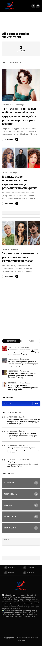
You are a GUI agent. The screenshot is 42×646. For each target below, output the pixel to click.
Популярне (11, 341)
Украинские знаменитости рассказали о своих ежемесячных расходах (20, 257)
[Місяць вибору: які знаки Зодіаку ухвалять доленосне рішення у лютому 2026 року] (4, 372)
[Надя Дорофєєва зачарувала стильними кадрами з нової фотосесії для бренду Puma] (4, 384)
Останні (30, 341)
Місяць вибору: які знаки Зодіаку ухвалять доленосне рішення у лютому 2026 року (21, 375)
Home (4, 62)
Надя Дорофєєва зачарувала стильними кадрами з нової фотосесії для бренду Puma (23, 387)
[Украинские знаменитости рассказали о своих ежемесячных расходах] (21, 233)
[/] (33, 6)
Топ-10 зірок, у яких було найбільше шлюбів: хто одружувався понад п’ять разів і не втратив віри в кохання (19, 116)
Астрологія (13, 347)
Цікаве (5, 173)
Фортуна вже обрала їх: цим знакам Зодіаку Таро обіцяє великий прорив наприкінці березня (23, 363)
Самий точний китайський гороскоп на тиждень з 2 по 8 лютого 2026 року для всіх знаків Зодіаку (23, 351)
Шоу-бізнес (6, 105)
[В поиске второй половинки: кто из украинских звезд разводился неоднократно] (21, 158)
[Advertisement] (21, 312)
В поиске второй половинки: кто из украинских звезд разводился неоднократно (19, 182)
